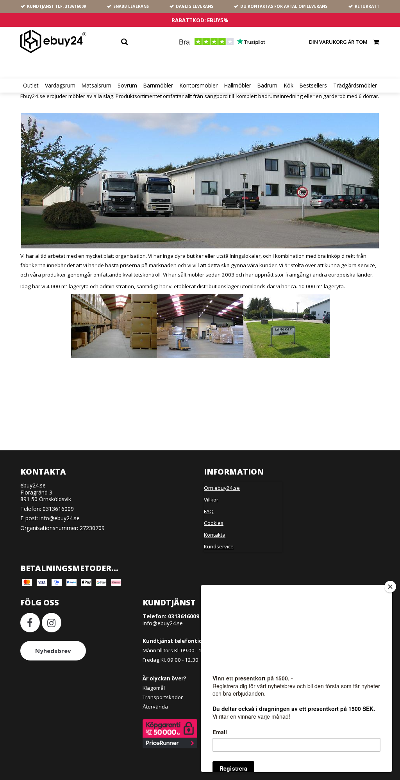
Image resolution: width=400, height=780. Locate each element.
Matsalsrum (96, 85)
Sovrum (127, 85)
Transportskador (163, 697)
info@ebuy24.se (59, 518)
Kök (288, 85)
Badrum (267, 85)
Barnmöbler (158, 85)
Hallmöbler (237, 85)
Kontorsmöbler (198, 85)
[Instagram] (51, 622)
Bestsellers (313, 85)
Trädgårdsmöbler (355, 85)
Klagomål (154, 687)
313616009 (75, 6)
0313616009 (58, 508)
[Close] (390, 587)
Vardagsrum (60, 85)
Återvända (155, 706)
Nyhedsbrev (53, 651)
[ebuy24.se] (53, 41)
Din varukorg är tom (338, 41)
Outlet (31, 85)
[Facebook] (30, 622)
